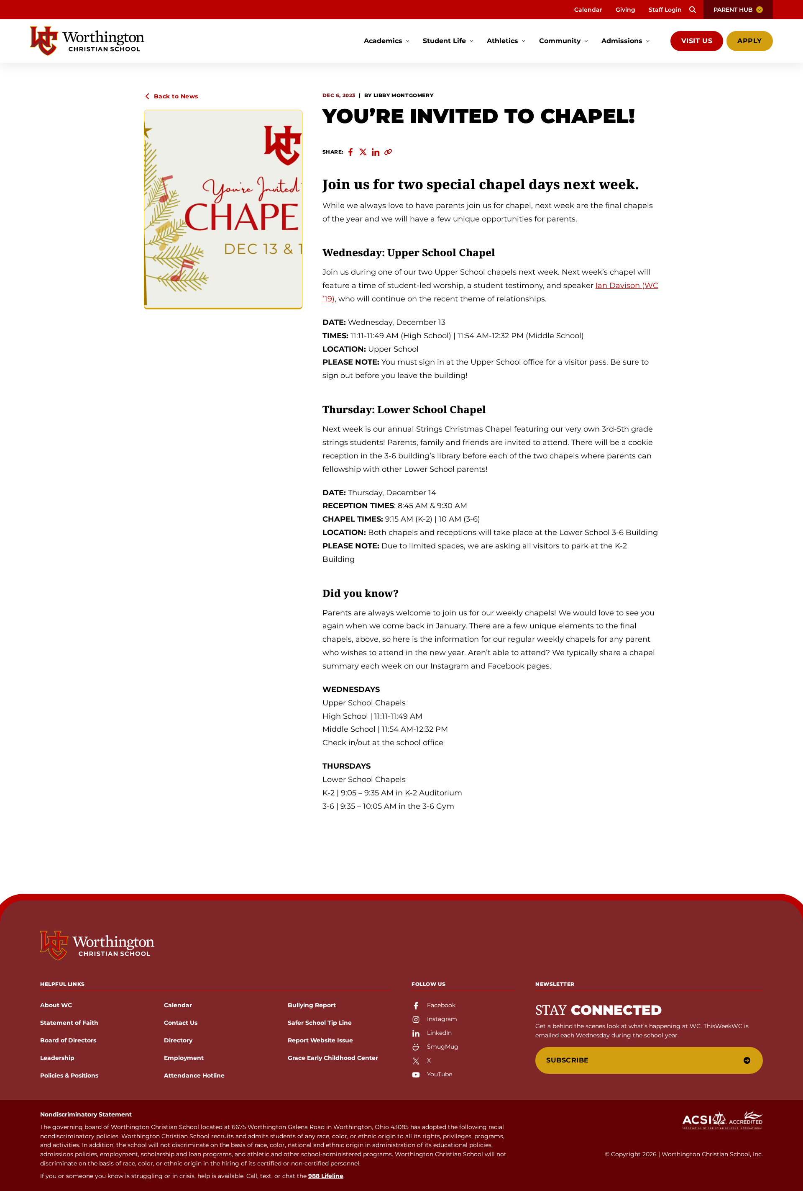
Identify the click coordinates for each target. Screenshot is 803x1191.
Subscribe (567, 1060)
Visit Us (696, 41)
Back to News (176, 96)
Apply (749, 41)
